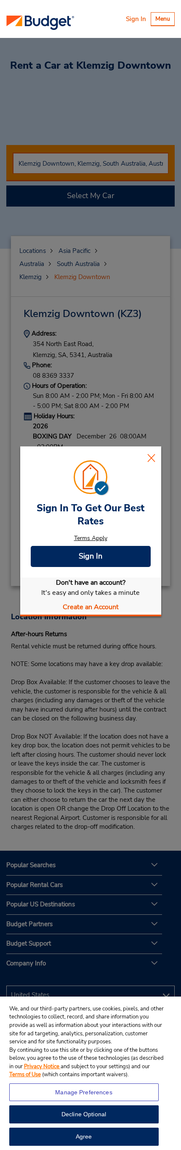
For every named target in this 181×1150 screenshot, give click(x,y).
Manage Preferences (83, 1092)
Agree (84, 1136)
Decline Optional (83, 1114)
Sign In (136, 19)
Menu (165, 20)
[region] (90, 1073)
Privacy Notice (42, 1066)
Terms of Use (25, 1074)
